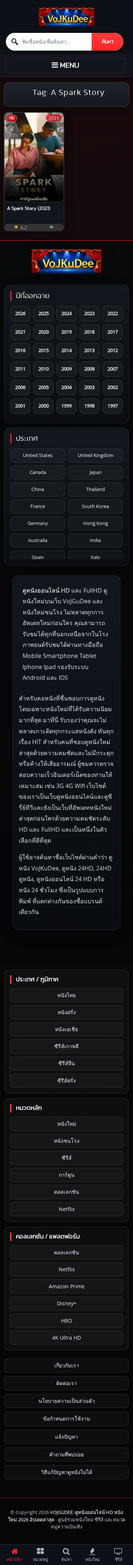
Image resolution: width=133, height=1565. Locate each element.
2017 (113, 331)
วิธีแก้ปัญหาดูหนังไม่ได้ (66, 1472)
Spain (38, 557)
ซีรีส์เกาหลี (66, 1046)
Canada (38, 472)
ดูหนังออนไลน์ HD (46, 590)
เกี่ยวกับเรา (66, 1365)
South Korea (95, 506)
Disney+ (66, 1303)
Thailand (95, 489)
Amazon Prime (67, 1286)
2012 (113, 350)
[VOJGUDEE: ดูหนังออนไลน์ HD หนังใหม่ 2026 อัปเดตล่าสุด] (66, 17)
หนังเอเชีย (66, 1029)
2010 (43, 368)
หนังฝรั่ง (67, 1012)
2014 (66, 350)
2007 (113, 368)
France (37, 506)
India (95, 540)
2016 (20, 350)
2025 (43, 313)
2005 (43, 387)
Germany (38, 523)
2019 (66, 331)
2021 (20, 331)
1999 (66, 405)
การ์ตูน (67, 1174)
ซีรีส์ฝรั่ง (66, 1080)
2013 (89, 350)
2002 (113, 387)
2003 (89, 387)
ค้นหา (107, 41)
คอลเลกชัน (66, 1191)
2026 (20, 313)
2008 (89, 368)
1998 (89, 405)
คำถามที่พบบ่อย (66, 1454)
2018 (89, 331)
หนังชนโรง (66, 1140)
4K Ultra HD (66, 1337)
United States (37, 455)
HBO (66, 1320)
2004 (66, 387)
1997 (113, 405)
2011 (20, 368)
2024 (66, 313)
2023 (89, 313)
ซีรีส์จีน (66, 1063)
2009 (66, 368)
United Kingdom (95, 455)
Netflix (67, 1209)
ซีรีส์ (67, 1157)
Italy (95, 557)
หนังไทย (66, 995)
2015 (43, 350)
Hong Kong (95, 523)
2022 (113, 313)
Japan (95, 472)
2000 (43, 405)
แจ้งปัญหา (66, 1436)
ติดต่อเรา (66, 1383)
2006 (20, 387)
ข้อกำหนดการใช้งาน (66, 1418)
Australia (37, 540)
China (37, 489)
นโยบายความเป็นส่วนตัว (66, 1400)
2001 (20, 405)
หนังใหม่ (66, 1123)
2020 (43, 331)
